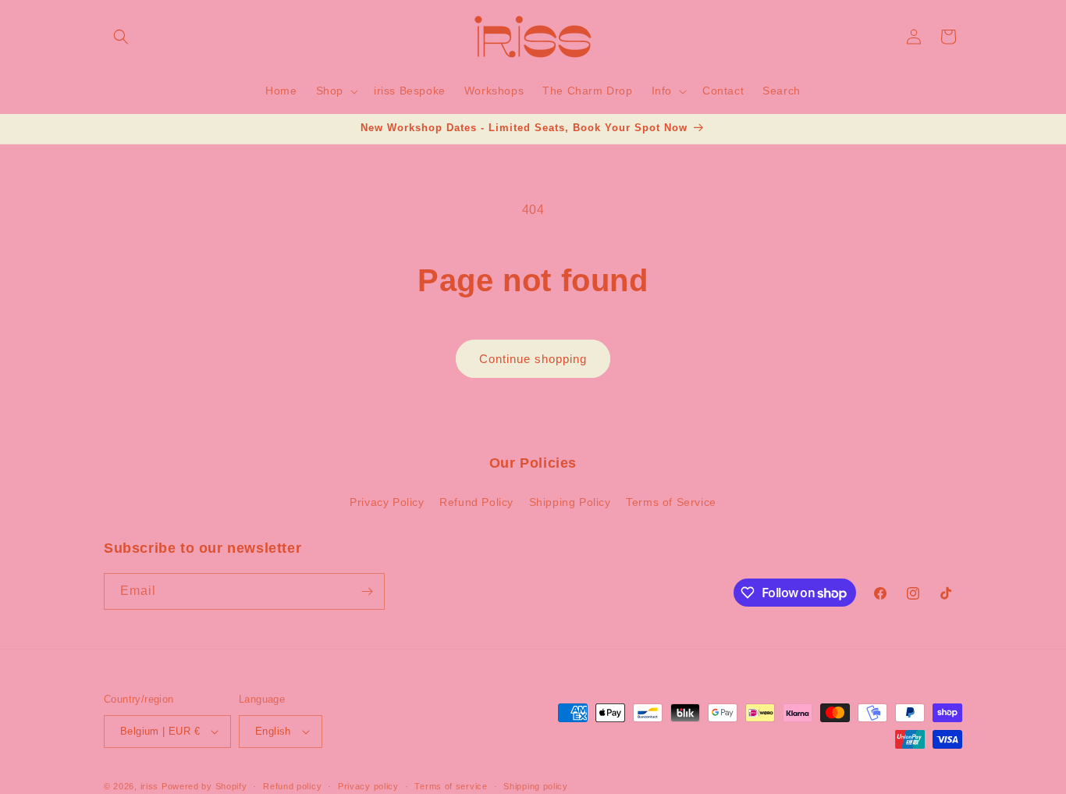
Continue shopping (533, 358)
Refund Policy (476, 502)
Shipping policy (535, 786)
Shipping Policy (570, 502)
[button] (121, 37)
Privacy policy (368, 786)
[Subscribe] (367, 591)
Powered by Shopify (204, 786)
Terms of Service (671, 502)
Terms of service (450, 786)
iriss (149, 786)
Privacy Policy (387, 502)
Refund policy (292, 786)
